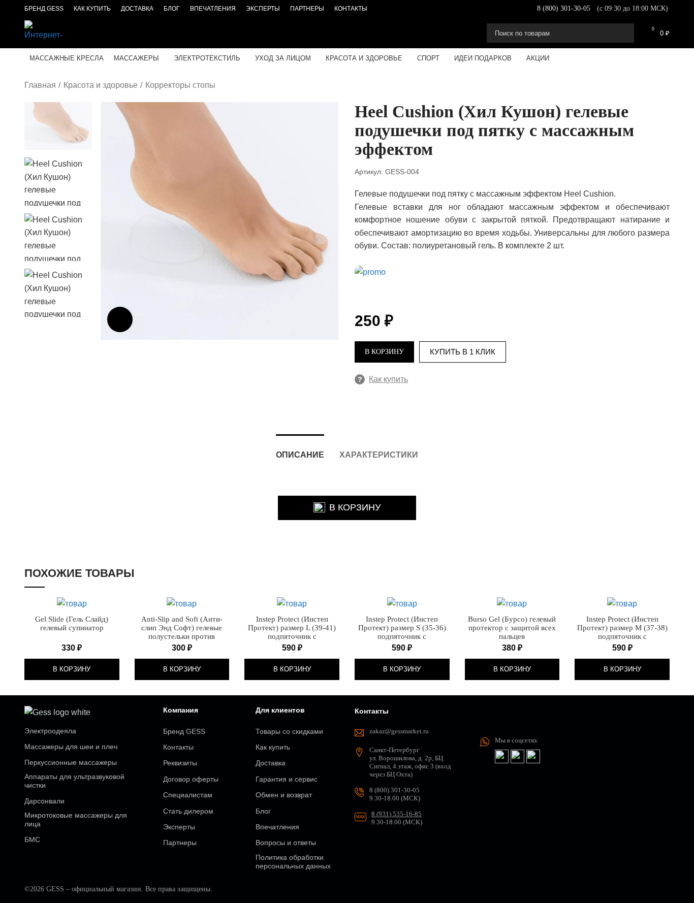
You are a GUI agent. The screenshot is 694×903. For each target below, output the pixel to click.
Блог (263, 811)
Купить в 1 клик (462, 351)
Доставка (271, 763)
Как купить (383, 379)
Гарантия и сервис (287, 779)
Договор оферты (190, 779)
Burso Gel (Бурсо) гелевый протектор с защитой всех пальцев (512, 627)
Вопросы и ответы (286, 842)
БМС (32, 839)
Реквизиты (180, 763)
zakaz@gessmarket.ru (399, 731)
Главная (40, 85)
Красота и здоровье (101, 85)
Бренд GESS (184, 731)
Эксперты (179, 827)
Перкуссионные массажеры (70, 762)
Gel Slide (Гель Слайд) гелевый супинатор (71, 623)
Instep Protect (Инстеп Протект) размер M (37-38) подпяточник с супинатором (622, 632)
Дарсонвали (44, 801)
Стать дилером (188, 811)
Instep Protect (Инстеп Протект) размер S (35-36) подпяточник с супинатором (402, 632)
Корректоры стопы (180, 85)
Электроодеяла (50, 731)
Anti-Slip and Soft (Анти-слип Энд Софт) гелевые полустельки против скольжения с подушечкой (181, 632)
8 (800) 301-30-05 (563, 8)
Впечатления (277, 827)
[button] (71, 669)
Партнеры (180, 842)
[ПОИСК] (622, 33)
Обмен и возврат (284, 795)
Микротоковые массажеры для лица (75, 819)
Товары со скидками (289, 731)
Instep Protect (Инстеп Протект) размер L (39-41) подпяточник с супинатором (292, 632)
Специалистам (187, 795)
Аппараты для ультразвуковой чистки (74, 780)
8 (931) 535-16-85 (396, 814)
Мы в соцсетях (516, 740)
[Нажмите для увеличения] (120, 319)
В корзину (384, 352)
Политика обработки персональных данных (293, 861)
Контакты (178, 747)
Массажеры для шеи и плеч (70, 747)
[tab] (300, 449)
